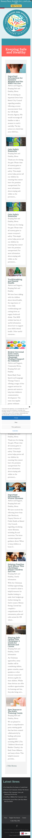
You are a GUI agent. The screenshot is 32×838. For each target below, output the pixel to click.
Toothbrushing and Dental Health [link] (15, 281)
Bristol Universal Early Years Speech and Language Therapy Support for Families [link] (16, 356)
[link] (16, 36)
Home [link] (5, 817)
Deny (16, 422)
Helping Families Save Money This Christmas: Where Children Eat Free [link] (16, 568)
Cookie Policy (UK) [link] (15, 820)
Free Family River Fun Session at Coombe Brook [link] (15, 787)
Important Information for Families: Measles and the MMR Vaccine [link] (15, 79)
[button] (29, 407)
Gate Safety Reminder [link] (13, 150)
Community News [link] (14, 366)
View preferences (16, 427)
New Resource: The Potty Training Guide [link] (15, 711)
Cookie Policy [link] (15, 430)
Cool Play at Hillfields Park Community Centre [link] (15, 797)
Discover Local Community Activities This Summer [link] (16, 789)
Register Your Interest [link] (16, 6)
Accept (16, 418)
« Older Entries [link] (11, 766)
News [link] (16, 91)
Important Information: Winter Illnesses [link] (15, 496)
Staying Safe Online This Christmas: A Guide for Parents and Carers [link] (14, 642)
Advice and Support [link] (15, 86)
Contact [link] (24, 817)
